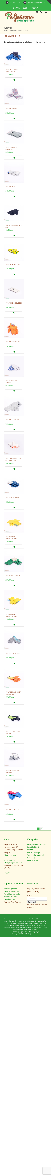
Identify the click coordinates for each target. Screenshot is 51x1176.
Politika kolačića (10, 896)
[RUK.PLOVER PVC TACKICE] (14, 366)
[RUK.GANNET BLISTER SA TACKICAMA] (14, 444)
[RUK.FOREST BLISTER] (14, 561)
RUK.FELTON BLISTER (13, 653)
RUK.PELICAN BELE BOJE (13, 303)
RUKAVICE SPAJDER (12, 810)
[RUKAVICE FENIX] (14, 94)
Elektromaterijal (33, 852)
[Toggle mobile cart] (36, 12)
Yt (8, 872)
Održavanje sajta (17, 932)
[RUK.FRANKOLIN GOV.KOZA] (14, 133)
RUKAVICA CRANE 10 (12, 342)
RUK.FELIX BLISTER (12, 497)
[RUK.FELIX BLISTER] (14, 483)
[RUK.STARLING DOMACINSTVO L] (14, 522)
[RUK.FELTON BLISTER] (14, 639)
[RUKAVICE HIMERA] (14, 405)
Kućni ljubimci (33, 847)
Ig (6, 872)
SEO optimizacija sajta (32, 932)
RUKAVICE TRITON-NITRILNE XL (12, 771)
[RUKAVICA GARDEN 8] (14, 250)
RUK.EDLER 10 (10, 186)
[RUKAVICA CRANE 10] (14, 328)
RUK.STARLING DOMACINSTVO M (11, 615)
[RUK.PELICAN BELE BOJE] (14, 289)
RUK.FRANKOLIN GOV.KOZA (11, 148)
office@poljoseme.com (36, 2)
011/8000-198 (15, 2)
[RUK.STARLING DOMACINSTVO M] (14, 600)
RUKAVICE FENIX (11, 108)
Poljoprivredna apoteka (36, 844)
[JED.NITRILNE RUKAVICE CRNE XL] (14, 211)
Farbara (30, 850)
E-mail (29, 896)
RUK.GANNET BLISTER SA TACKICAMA (13, 459)
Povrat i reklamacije (12, 894)
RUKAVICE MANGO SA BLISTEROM (13, 693)
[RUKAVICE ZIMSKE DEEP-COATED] (14, 55)
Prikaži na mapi (10, 855)
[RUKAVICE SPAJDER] (14, 795)
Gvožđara (31, 858)
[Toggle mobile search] (41, 12)
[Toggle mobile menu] (46, 12)
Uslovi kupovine (10, 888)
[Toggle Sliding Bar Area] (49, 2)
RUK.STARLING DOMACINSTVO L (11, 537)
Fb (5, 872)
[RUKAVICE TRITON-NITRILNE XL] (14, 756)
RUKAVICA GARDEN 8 (12, 264)
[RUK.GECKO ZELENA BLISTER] (14, 717)
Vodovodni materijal (35, 855)
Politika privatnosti (11, 891)
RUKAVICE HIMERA (12, 420)
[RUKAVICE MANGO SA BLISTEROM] (14, 678)
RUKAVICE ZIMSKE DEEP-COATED (11, 70)
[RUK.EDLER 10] (14, 172)
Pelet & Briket (32, 860)
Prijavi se (31, 902)
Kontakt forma (9, 899)
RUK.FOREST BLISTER (12, 575)
